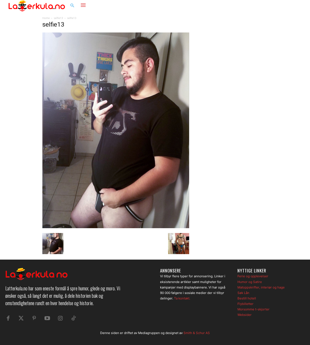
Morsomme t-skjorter (253, 309)
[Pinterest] (34, 318)
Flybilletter (245, 304)
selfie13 (58, 18)
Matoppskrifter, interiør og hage (261, 287)
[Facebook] (281, 6)
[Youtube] (47, 318)
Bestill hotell (246, 298)
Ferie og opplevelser (252, 276)
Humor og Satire (249, 282)
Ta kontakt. (182, 298)
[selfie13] (115, 227)
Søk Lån (243, 293)
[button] (72, 6)
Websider (244, 315)
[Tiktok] (73, 318)
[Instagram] (289, 6)
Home (46, 18)
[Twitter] (21, 318)
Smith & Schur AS (196, 333)
